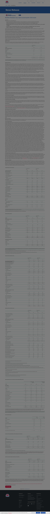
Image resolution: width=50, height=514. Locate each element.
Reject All (38, 512)
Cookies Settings (33, 512)
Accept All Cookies (43, 512)
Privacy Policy (10, 513)
